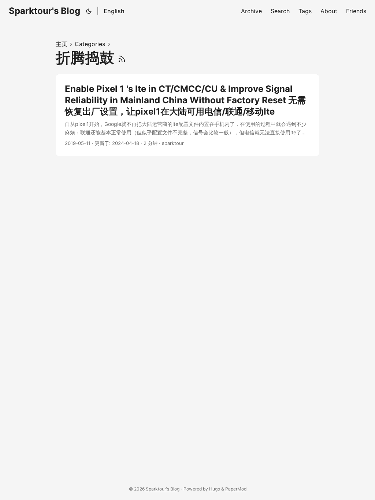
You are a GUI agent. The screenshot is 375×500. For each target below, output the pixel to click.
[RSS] (122, 58)
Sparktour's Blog (44, 10)
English (114, 11)
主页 (61, 44)
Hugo (214, 489)
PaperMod (235, 489)
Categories (90, 44)
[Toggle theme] (88, 11)
